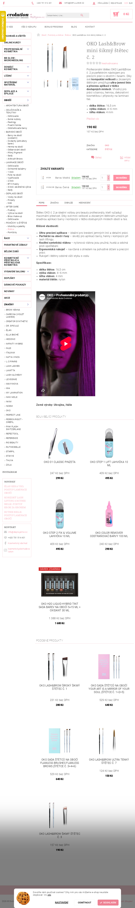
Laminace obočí (14, 162)
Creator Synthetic (17, 321)
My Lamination (14, 392)
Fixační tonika (14, 125)
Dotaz (98, 157)
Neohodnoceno (110, 63)
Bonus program (54, 27)
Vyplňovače (13, 178)
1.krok (11, 172)
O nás (10, 27)
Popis (41, 203)
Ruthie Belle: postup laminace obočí (15, 515)
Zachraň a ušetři (15, 36)
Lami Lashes (13, 366)
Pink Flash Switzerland (13, 427)
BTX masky (13, 184)
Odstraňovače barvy (17, 128)
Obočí (7, 100)
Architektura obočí (17, 105)
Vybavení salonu (14, 271)
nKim (8, 401)
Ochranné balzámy (17, 169)
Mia (8, 388)
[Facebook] (4, 3)
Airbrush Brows (15, 158)
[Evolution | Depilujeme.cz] (25, 15)
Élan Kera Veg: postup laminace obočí (15, 490)
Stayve (10, 456)
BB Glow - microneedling (13, 59)
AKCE (7, 298)
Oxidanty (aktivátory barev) (17, 142)
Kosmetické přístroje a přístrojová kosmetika (12, 261)
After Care (12, 206)
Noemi (9, 406)
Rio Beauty (12, 442)
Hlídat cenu (127, 159)
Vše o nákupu (29, 27)
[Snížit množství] (108, 179)
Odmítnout (84, 902)
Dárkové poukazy (15, 284)
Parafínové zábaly (15, 244)
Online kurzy (12, 42)
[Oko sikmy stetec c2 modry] (42, 177)
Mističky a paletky (16, 226)
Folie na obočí (14, 175)
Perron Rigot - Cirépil (14, 420)
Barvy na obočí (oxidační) (15, 136)
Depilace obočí (14, 193)
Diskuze (69, 203)
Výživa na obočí (15, 213)
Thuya (9, 460)
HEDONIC (10, 339)
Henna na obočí (15, 146)
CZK (126, 3)
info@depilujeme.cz (17, 532)
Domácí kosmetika (10, 68)
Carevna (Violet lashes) (15, 315)
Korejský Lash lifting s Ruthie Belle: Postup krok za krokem (15, 502)
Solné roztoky (14, 119)
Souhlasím (109, 902)
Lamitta (10, 370)
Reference (12, 438)
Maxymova (12, 384)
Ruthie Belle (13, 447)
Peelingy (12, 122)
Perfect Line (13, 415)
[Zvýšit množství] (108, 176)
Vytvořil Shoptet (125, 901)
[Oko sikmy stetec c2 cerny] (42, 187)
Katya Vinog (13, 357)
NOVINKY (9, 291)
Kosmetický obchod (17, 543)
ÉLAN (8, 330)
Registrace (116, 3)
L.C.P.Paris (11, 361)
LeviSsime (11, 379)
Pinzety (11, 200)
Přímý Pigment (15, 152)
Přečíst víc (93, 118)
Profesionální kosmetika (13, 50)
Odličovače (13, 116)
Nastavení (61, 902)
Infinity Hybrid (14, 343)
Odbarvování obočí (17, 149)
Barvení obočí (14, 132)
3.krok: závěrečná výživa (19, 187)
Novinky (9, 481)
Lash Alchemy (14, 375)
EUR (131, 3)
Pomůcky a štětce (16, 223)
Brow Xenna (13, 310)
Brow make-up (15, 216)
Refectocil (12, 433)
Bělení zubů (11, 251)
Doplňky (9, 278)
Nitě (10, 203)
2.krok (11, 181)
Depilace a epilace (10, 92)
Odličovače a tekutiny (13, 111)
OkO (8, 410)
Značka (54, 203)
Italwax (10, 352)
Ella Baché (12, 334)
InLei (8, 348)
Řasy (7, 238)
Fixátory (11, 210)
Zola (9, 465)
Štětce (11, 229)
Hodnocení (85, 203)
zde (49, 895)
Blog (74, 27)
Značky (9, 304)
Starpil (10, 451)
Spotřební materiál (10, 83)
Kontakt (90, 27)
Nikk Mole (11, 397)
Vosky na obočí (15, 197)
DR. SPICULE (12, 326)
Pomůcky (12, 232)
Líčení (8, 75)
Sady (10, 155)
